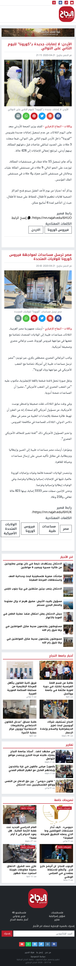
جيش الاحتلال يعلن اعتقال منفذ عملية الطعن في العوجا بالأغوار (32, 615)
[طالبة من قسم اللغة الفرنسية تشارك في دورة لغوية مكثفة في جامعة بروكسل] (56, 670)
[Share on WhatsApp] (26, 116)
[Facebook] (54, 944)
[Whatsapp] (28, 944)
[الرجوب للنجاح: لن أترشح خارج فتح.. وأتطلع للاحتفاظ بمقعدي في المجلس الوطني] (56, 853)
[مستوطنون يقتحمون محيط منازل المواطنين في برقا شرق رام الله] (68, 629)
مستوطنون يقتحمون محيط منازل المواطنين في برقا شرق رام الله (33, 628)
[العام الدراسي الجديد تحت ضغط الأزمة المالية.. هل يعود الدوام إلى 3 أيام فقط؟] (19, 814)
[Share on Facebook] (58, 116)
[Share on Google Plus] (50, 116)
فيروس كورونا (58, 230)
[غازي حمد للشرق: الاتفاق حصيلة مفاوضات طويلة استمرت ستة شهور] (19, 853)
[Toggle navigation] (54, 3)
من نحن (48, 952)
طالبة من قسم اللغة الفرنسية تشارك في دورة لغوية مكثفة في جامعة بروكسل (58, 688)
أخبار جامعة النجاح (61, 656)
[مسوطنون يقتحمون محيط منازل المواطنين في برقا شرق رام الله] (68, 642)
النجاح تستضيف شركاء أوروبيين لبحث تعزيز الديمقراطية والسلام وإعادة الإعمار (56, 727)
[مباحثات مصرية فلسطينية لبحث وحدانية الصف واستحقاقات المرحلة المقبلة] (68, 579)
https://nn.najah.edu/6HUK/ (52, 512)
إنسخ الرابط (19, 218)
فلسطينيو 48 (19, 912)
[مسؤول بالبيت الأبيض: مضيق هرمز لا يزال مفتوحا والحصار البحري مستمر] (68, 604)
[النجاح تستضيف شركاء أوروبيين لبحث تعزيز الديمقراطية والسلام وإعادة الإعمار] (56, 709)
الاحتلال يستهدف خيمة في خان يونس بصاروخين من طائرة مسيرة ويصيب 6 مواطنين (33, 565)
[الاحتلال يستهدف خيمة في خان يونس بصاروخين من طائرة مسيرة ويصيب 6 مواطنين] (68, 566)
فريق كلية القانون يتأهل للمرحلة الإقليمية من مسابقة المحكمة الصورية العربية (21, 688)
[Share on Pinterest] (34, 116)
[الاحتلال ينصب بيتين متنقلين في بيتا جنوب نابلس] (68, 592)
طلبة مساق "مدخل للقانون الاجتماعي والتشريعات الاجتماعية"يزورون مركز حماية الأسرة (20, 727)
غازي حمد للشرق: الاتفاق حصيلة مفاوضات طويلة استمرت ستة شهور (21, 869)
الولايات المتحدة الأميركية (10, 528)
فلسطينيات (57, 912)
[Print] (18, 116)
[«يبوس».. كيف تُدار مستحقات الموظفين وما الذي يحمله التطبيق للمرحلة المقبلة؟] (56, 814)
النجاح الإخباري (66, 14)
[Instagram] (47, 944)
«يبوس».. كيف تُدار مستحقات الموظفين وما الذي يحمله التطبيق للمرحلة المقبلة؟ (57, 832)
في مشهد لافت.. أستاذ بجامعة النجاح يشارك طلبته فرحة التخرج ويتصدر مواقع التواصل (31, 755)
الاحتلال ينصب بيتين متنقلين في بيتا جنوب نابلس (33, 588)
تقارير (69, 745)
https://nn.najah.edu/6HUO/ (52, 218)
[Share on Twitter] (42, 116)
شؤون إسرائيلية (57, 916)
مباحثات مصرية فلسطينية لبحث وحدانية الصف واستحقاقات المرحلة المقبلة (35, 578)
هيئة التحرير (29, 952)
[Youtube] (22, 944)
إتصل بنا (39, 952)
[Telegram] (35, 944)
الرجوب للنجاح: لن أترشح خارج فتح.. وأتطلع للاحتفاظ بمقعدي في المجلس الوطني (56, 871)
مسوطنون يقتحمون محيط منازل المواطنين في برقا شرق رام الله (34, 640)
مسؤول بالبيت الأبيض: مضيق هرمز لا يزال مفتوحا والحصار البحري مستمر (33, 603)
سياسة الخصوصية (38, 956)
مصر (66, 529)
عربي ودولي (19, 916)
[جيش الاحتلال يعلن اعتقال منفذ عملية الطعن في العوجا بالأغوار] (68, 617)
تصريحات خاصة (63, 800)
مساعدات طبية (49, 529)
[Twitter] (41, 944)
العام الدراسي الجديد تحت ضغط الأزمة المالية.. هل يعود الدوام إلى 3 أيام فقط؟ (21, 832)
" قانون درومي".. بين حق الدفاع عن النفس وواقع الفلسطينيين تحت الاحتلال (30, 783)
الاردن (35, 230)
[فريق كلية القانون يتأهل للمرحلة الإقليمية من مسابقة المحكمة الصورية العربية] (19, 670)
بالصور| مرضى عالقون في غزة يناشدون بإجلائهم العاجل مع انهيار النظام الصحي (32, 768)
